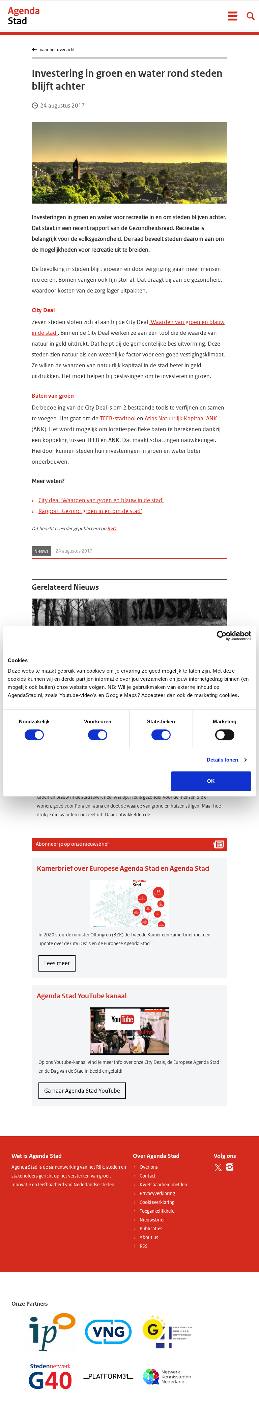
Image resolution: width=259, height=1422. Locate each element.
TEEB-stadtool (118, 418)
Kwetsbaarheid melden (163, 1185)
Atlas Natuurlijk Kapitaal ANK (181, 418)
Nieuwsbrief (152, 1220)
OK (211, 781)
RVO (111, 529)
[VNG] (108, 1332)
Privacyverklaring (157, 1193)
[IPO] (50, 1332)
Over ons (149, 1167)
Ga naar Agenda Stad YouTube (82, 1090)
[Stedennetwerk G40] (50, 1376)
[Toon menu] (232, 15)
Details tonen (222, 760)
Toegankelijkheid (157, 1211)
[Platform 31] (108, 1376)
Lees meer (60, 965)
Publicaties (151, 1229)
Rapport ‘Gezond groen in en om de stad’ (90, 511)
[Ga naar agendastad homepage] (23, 15)
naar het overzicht (57, 49)
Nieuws (41, 551)
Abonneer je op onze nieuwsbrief (72, 844)
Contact (147, 1176)
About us (149, 1237)
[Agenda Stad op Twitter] (218, 1167)
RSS (144, 1246)
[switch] (97, 734)
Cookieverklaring (157, 1202)
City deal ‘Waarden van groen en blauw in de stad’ (101, 500)
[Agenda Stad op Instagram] (230, 1167)
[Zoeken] (250, 15)
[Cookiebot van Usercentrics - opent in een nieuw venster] (221, 636)
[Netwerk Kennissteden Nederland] (167, 1376)
